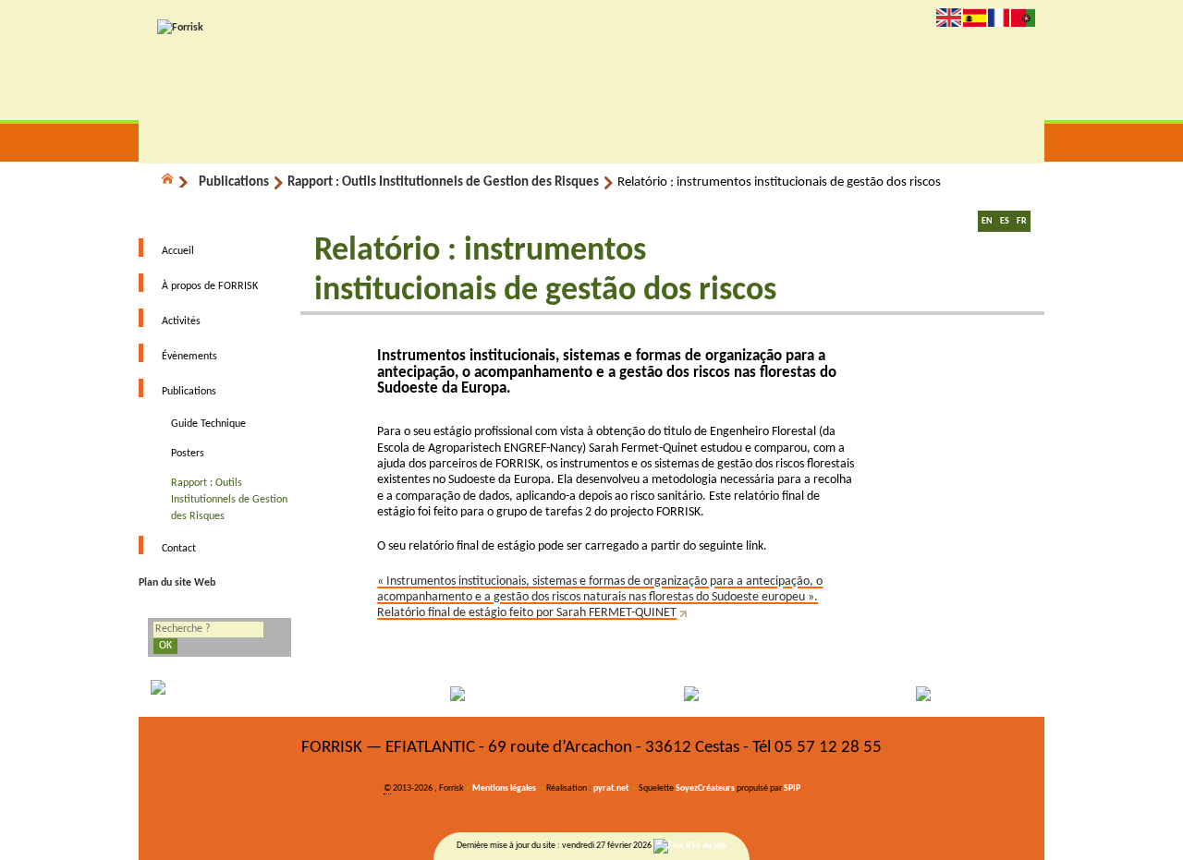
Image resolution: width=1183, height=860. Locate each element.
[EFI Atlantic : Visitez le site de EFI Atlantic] (478, 693)
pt (1023, 17)
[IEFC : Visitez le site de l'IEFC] (931, 693)
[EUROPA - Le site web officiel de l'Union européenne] (252, 694)
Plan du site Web (177, 582)
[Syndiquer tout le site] (689, 846)
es (974, 17)
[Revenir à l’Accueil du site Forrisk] (180, 27)
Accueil (178, 251)
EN (987, 221)
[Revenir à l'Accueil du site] (175, 182)
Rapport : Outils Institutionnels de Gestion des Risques (443, 182)
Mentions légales (504, 788)
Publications (234, 182)
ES (1004, 221)
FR (1022, 221)
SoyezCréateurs (705, 788)
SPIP (792, 788)
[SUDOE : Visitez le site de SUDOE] (705, 693)
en (949, 17)
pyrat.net (610, 788)
